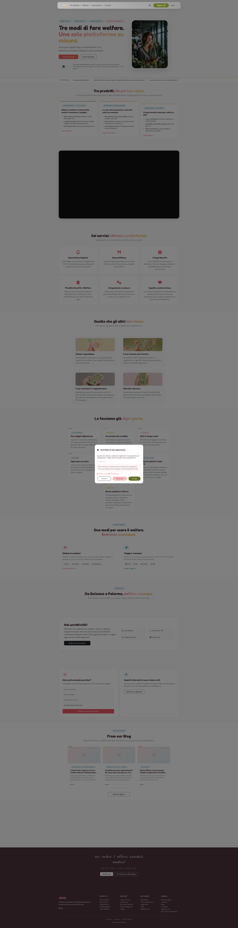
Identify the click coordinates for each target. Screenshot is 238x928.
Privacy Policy (114, 474)
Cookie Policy (103, 474)
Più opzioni (104, 478)
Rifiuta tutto (119, 478)
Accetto (134, 478)
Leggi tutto (102, 461)
